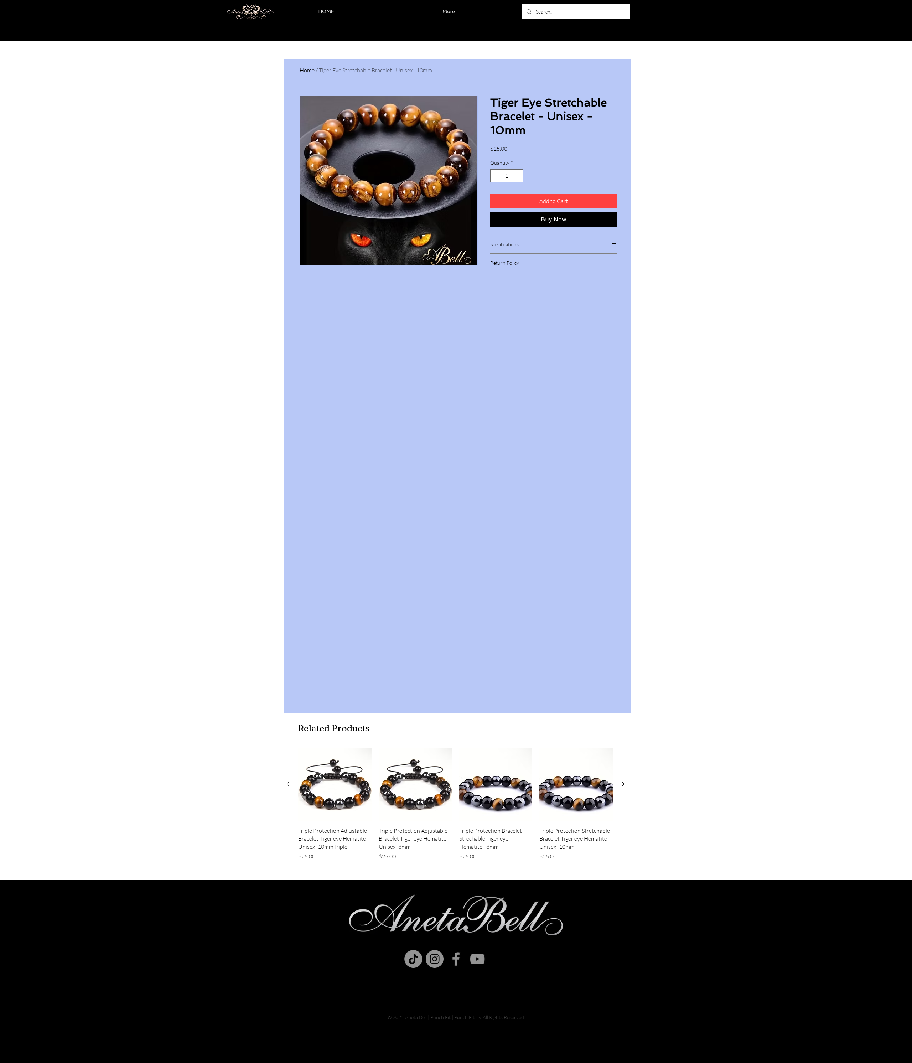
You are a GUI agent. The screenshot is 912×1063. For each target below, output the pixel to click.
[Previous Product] (288, 784)
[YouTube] (477, 959)
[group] (455, 804)
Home (307, 70)
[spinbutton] (506, 176)
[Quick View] (335, 784)
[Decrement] (495, 176)
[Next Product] (623, 784)
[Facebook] (456, 959)
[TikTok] (413, 959)
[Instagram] (435, 959)
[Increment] (517, 176)
